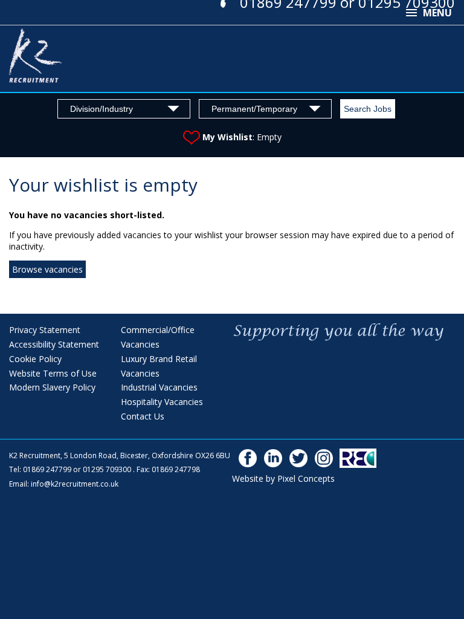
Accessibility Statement (54, 344)
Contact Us (142, 416)
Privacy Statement (44, 329)
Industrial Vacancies (159, 387)
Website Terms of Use (53, 373)
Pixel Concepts (306, 478)
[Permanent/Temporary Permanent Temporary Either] (265, 108)
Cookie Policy (35, 359)
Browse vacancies (47, 269)
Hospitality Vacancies (162, 401)
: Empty (242, 137)
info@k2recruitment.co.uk (74, 484)
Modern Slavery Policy (52, 387)
